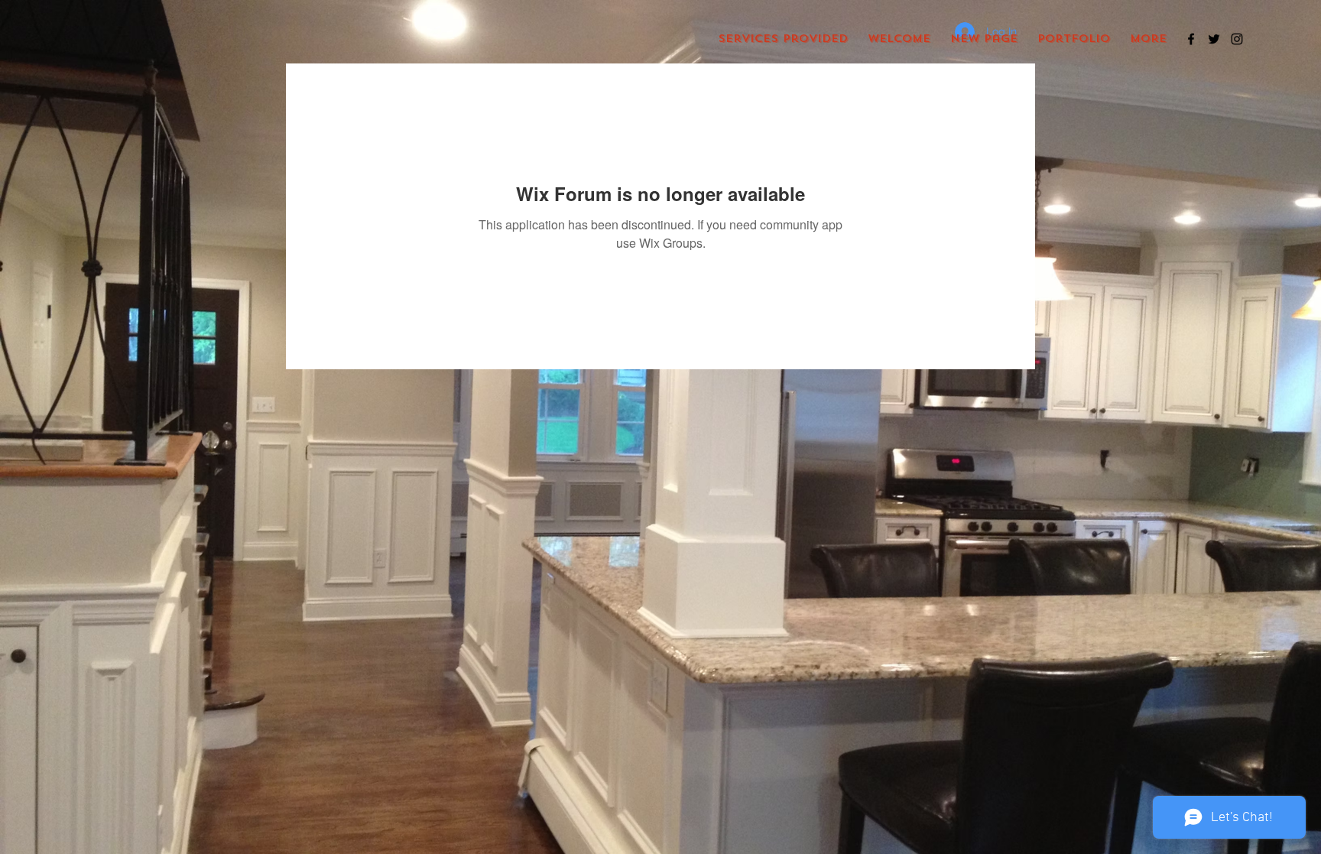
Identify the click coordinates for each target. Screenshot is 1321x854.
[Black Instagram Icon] (1237, 39)
